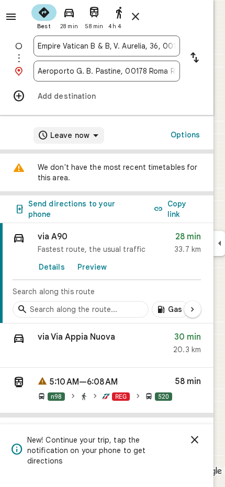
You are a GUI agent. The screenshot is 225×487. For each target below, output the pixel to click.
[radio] (44, 15)
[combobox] (107, 46)
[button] (106, 345)
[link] (106, 273)
